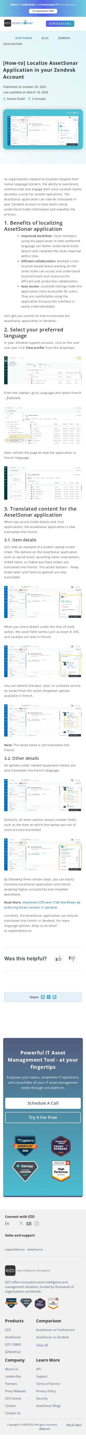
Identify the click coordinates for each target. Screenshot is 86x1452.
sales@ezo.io (35, 1249)
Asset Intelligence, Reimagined (33, 1270)
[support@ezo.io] (15, 1243)
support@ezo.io (15, 1249)
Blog (45, 38)
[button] (43, 997)
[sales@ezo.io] (35, 1243)
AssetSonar (23, 38)
